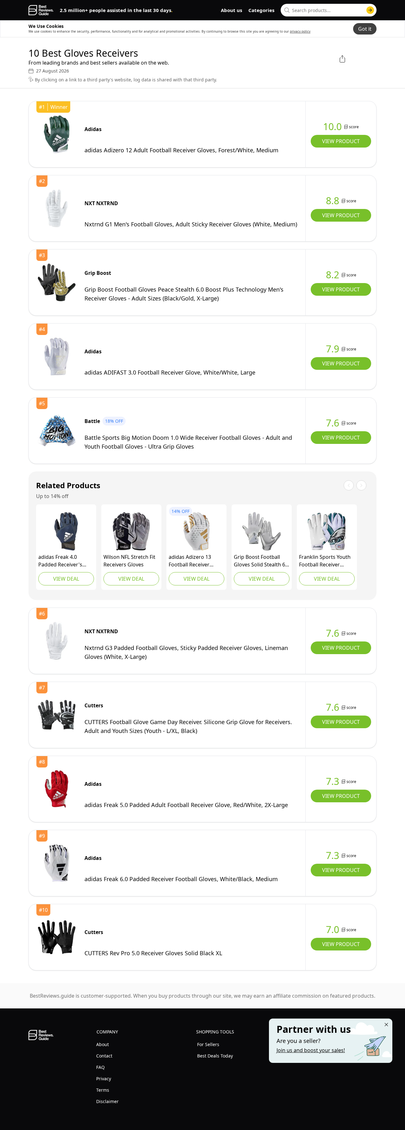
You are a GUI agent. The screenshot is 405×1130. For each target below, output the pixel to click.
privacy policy (300, 31)
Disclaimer (107, 1101)
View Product (341, 141)
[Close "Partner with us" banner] (386, 1024)
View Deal (66, 578)
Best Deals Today (215, 1056)
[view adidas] (57, 134)
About (102, 1044)
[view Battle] (57, 431)
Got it (364, 28)
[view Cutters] (57, 715)
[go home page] (40, 10)
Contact (104, 1056)
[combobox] (328, 10)
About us (231, 10)
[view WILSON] (131, 531)
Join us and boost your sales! (311, 1050)
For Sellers (208, 1044)
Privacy (103, 1079)
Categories (261, 10)
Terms (102, 1090)
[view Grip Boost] (57, 282)
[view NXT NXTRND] (57, 208)
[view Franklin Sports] (327, 531)
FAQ (100, 1067)
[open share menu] (342, 59)
